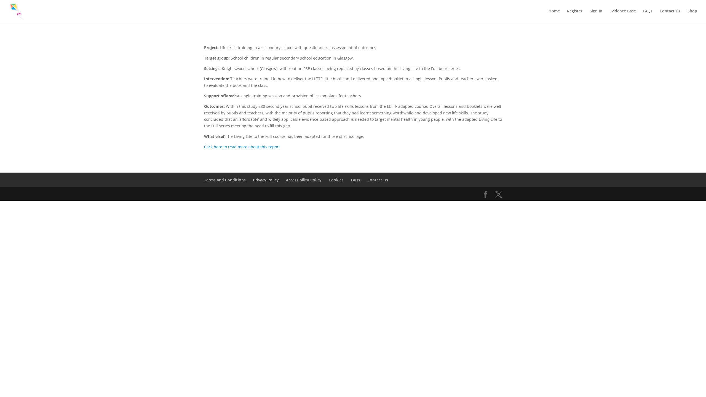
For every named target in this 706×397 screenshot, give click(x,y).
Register (574, 11)
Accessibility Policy (304, 180)
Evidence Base (622, 11)
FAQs (647, 11)
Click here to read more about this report (242, 146)
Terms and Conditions (225, 180)
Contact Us (670, 11)
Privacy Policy (266, 180)
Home (554, 11)
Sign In (596, 11)
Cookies (336, 180)
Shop (692, 11)
